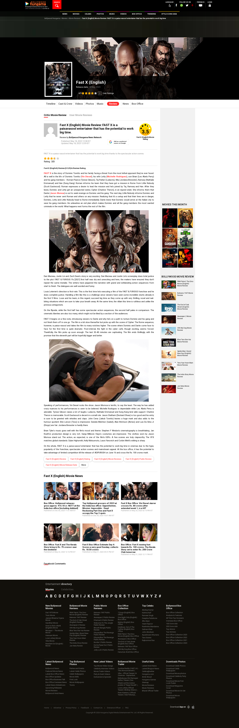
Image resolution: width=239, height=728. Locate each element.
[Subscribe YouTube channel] (192, 5)
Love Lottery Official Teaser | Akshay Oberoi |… (128, 689)
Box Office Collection (174, 612)
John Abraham (148, 632)
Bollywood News (52, 668)
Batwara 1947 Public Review (102, 613)
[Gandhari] (169, 238)
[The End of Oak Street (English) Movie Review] (169, 308)
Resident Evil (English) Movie (54, 645)
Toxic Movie (50, 615)
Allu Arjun (146, 621)
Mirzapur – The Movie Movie (54, 631)
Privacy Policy (71, 708)
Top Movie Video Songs (103, 666)
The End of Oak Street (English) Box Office (126, 643)
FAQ (126, 708)
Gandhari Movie (52, 623)
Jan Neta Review (76, 646)
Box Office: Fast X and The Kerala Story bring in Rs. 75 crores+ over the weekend (60, 547)
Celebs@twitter (148, 671)
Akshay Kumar (148, 610)
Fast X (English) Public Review (139, 459)
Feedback (85, 708)
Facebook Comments (55, 563)
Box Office (123, 607)
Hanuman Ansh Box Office (128, 652)
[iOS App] (193, 707)
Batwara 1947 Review (78, 617)
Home (46, 708)
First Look (74, 679)
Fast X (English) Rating (80, 459)
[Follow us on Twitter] (187, 5)
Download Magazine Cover (174, 687)
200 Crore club (172, 626)
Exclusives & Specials (102, 677)
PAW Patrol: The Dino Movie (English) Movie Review (185, 283)
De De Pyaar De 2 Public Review (103, 646)
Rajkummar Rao (148, 640)
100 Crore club (172, 624)
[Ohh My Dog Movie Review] (169, 331)
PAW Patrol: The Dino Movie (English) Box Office (128, 635)
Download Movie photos (176, 673)
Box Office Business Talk (55, 679)
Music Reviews (148, 688)
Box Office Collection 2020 (176, 643)
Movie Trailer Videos (102, 671)
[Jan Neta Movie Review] (169, 389)
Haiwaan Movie (52, 635)
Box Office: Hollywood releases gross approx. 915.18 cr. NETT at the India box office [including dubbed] (62, 506)
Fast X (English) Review (56, 459)
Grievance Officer (114, 708)
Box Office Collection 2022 (176, 637)
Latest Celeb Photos (78, 671)
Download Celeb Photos (175, 666)
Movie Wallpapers (77, 682)
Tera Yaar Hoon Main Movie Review (185, 364)
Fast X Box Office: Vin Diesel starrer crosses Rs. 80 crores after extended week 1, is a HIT (138, 506)
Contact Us (97, 708)
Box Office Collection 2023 (176, 635)
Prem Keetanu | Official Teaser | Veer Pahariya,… (127, 694)
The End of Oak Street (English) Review (78, 621)
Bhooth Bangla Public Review (102, 629)
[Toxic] (169, 218)
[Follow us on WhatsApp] (181, 5)
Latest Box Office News (55, 674)
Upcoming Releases (54, 688)
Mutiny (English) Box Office (126, 623)
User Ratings (108, 93)
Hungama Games (149, 680)
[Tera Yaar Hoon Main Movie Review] (169, 366)
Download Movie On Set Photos (175, 692)
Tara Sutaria (146, 638)
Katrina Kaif (146, 613)
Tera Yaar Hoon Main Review (78, 639)
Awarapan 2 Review (77, 625)
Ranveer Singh (147, 615)
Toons (72, 685)
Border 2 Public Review (103, 642)
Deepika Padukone (149, 618)
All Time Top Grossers (175, 618)
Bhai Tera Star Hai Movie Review (184, 341)
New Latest (103, 661)
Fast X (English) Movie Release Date (61, 465)
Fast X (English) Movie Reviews (107, 459)
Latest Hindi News (149, 666)
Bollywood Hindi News (55, 693)
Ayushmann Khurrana (150, 635)
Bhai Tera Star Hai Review (79, 630)
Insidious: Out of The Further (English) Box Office (126, 629)
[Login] (210, 6)
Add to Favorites (68, 65)
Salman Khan (147, 629)
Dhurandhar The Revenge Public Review (104, 634)
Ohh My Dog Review (77, 628)
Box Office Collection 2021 (176, 640)
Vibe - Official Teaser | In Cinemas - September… (127, 674)
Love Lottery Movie (53, 638)
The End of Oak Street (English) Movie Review (183, 307)
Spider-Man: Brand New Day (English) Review (79, 634)
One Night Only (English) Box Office (127, 618)
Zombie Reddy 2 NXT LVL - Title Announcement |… (128, 669)
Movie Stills (74, 677)
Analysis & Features (174, 615)
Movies (64, 18)
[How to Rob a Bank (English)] (185, 238)
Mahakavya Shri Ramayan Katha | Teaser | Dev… (128, 679)
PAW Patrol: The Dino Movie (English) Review (79, 613)
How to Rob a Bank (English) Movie (53, 627)
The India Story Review (78, 643)
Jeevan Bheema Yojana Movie (55, 619)
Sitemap (145, 682)
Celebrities (67, 589)
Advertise (57, 708)
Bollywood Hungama (52, 18)
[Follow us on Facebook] (176, 5)
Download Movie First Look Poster (175, 682)
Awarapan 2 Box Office (127, 639)
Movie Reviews (74, 18)
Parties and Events (77, 668)
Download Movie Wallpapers (173, 697)
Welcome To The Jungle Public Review (103, 624)
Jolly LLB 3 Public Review (104, 650)
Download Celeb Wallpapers (172, 670)
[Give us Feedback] (200, 5)
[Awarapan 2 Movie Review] (169, 319)
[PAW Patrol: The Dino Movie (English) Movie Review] (169, 284)
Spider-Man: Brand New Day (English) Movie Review (184, 353)
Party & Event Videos (102, 674)
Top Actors (170, 629)
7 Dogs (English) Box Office (126, 613)
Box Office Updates (53, 677)
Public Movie (100, 607)
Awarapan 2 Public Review (104, 617)
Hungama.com (148, 674)
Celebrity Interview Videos (104, 669)
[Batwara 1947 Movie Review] (169, 296)
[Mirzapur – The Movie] (169, 258)
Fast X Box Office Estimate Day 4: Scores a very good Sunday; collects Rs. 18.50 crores (100, 547)
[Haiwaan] (185, 258)
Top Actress (171, 632)
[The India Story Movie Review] (169, 377)
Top (148, 605)
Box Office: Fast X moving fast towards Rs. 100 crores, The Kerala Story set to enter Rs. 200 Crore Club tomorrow (138, 548)
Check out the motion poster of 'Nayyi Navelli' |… (128, 684)
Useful (148, 661)
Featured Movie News (54, 671)
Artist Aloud (147, 677)
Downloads (175, 661)
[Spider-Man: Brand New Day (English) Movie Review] (169, 354)
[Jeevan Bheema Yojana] (185, 218)
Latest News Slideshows (55, 685)
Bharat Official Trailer (150, 691)
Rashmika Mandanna (150, 626)
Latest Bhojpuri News (150, 669)
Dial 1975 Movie (52, 612)
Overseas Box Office (174, 621)
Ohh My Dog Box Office (127, 649)
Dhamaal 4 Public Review (104, 620)
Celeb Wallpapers (77, 674)
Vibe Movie (50, 641)
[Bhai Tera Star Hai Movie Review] (169, 343)
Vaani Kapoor (147, 624)
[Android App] (188, 707)
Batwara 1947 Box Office (127, 646)
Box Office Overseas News (56, 682)
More (83, 465)
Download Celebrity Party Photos (176, 677)
